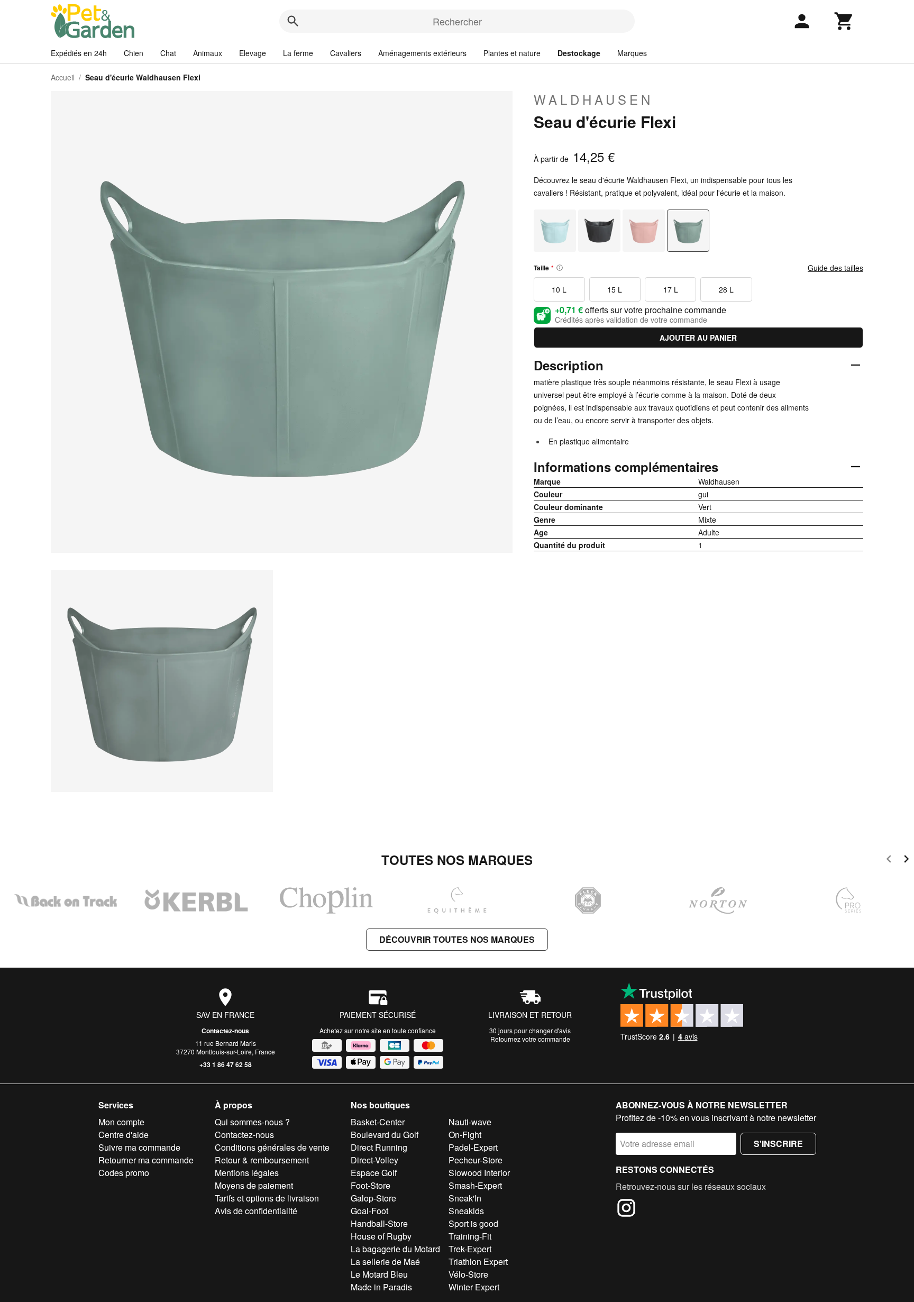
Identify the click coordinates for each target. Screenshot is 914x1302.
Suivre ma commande (139, 1147)
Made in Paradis (381, 1287)
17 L (670, 289)
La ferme (298, 53)
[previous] (889, 860)
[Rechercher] (293, 21)
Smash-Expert (475, 1185)
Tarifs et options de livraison (267, 1198)
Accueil (63, 77)
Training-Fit (470, 1236)
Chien (133, 53)
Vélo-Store (468, 1274)
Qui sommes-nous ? (252, 1122)
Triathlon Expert (478, 1261)
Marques (632, 53)
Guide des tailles (835, 267)
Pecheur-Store (475, 1160)
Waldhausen (593, 99)
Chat (168, 53)
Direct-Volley (374, 1160)
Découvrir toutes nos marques (457, 939)
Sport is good (473, 1223)
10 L (559, 289)
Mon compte (121, 1122)
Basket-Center (378, 1122)
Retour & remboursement (262, 1160)
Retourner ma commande (146, 1160)
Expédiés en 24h (79, 53)
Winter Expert (474, 1287)
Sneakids (466, 1211)
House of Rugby (381, 1236)
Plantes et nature (512, 53)
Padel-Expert (473, 1147)
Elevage (252, 53)
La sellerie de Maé (385, 1261)
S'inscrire (778, 1143)
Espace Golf (374, 1173)
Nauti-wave (470, 1122)
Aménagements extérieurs (422, 53)
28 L (726, 289)
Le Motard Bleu (379, 1274)
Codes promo (123, 1173)
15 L (614, 289)
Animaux (207, 53)
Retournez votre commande (530, 1038)
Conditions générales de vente (272, 1147)
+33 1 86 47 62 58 (225, 1064)
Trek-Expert (470, 1249)
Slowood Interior (479, 1173)
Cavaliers (345, 53)
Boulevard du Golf (384, 1134)
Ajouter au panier (698, 337)
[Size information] (559, 267)
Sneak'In (465, 1198)
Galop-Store (373, 1198)
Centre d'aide (123, 1134)
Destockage (578, 53)
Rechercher (457, 21)
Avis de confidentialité (256, 1211)
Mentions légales (247, 1173)
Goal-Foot (369, 1211)
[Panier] (844, 21)
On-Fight (465, 1134)
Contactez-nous (225, 1030)
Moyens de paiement (254, 1185)
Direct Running (379, 1147)
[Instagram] (626, 1209)
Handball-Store (379, 1223)
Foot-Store (370, 1185)
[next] (906, 860)
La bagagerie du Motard (395, 1249)
